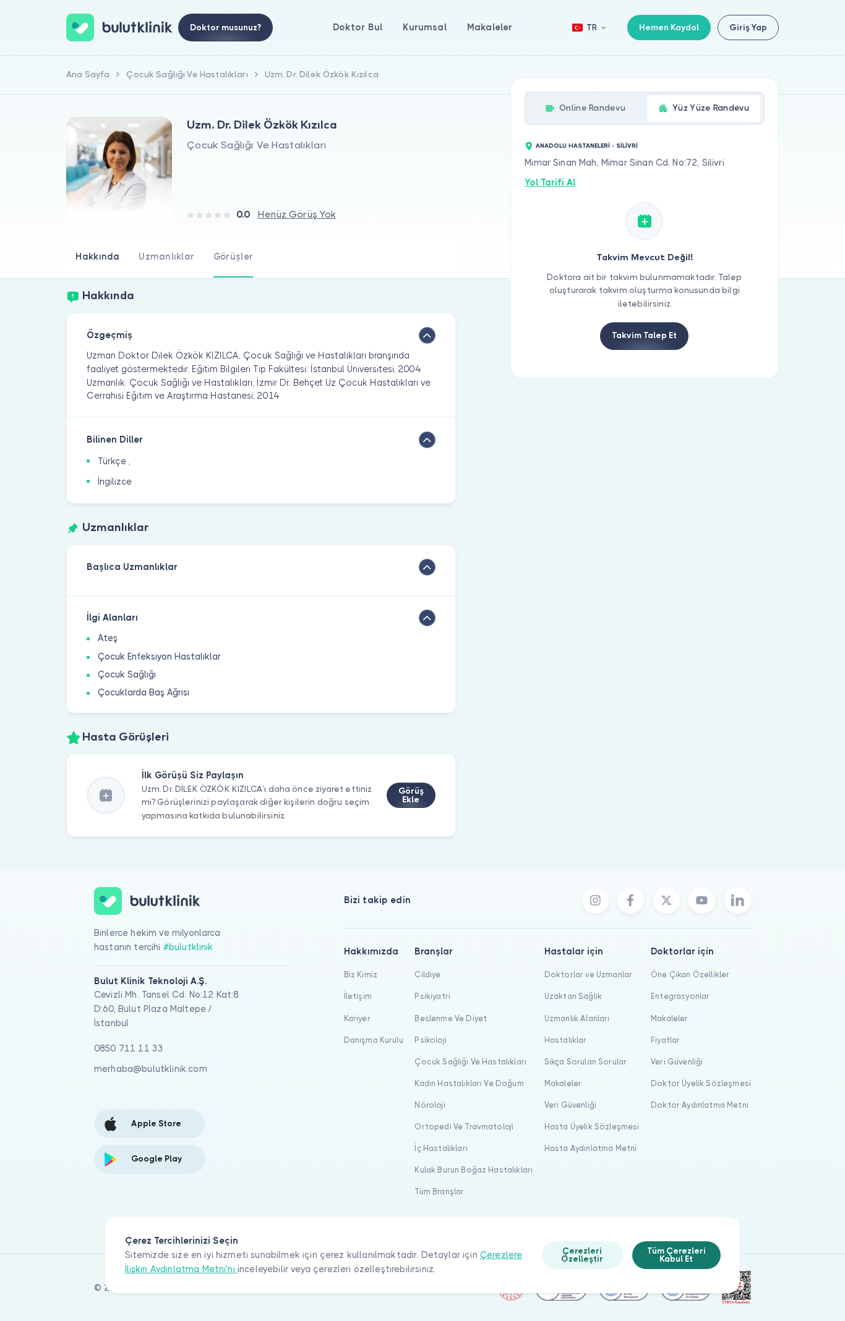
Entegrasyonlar (680, 996)
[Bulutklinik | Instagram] (595, 900)
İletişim (358, 996)
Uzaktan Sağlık (573, 996)
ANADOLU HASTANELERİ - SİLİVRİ (587, 145)
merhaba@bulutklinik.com (150, 1069)
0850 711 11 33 (128, 1048)
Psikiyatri (432, 996)
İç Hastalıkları (440, 1148)
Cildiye (427, 974)
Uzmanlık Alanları (577, 1018)
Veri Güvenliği (570, 1105)
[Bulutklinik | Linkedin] (737, 900)
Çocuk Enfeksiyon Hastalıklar (159, 656)
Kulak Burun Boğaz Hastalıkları (473, 1169)
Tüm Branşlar (439, 1191)
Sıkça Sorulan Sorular (585, 1061)
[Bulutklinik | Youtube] (701, 900)
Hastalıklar (565, 1040)
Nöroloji (429, 1105)
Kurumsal (424, 27)
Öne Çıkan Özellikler (690, 974)
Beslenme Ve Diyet (450, 1018)
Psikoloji (430, 1040)
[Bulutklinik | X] (666, 900)
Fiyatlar (665, 1040)
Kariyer (357, 1018)
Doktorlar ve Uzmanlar (588, 974)
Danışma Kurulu (373, 1040)
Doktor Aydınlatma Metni (699, 1105)
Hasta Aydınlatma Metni (590, 1148)
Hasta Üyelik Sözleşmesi (592, 1126)
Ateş (108, 638)
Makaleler (489, 27)
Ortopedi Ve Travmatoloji (463, 1126)
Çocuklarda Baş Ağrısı (143, 692)
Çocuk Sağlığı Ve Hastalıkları (470, 1061)
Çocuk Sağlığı (127, 674)
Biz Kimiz (360, 974)
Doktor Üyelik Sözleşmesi (701, 1083)
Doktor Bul (358, 27)
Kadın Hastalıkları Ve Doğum (468, 1083)
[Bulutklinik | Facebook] (630, 900)
